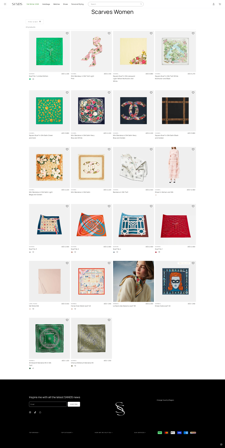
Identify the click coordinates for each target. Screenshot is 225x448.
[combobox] (114, 4)
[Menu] (5, 4)
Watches (56, 4)
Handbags (46, 4)
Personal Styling (77, 4)
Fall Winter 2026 (33, 4)
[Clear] (139, 4)
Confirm (74, 404)
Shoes (65, 4)
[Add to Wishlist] (67, 33)
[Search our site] (141, 4)
